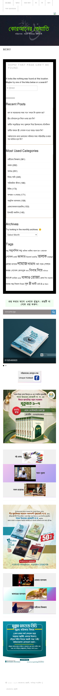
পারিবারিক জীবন (14, 183)
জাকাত (22, 256)
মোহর (19, 278)
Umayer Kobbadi (26, 378)
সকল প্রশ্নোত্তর (10, 8)
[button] (3, 365)
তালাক (42, 256)
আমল (35, 251)
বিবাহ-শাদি (11, 177)
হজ (43, 284)
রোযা (42, 278)
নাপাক (14, 264)
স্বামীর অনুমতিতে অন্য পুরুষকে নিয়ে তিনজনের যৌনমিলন (29, 124)
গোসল (9, 256)
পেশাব (47, 264)
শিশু (46, 278)
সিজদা (22, 284)
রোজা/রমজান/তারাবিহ (16, 206)
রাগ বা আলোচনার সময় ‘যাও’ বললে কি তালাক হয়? (26, 113)
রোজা (35, 277)
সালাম (8, 284)
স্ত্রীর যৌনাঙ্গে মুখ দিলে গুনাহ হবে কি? (21, 118)
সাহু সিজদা (15, 284)
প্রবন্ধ (17, 3)
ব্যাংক (9, 277)
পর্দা (37, 264)
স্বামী (34, 283)
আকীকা (30, 251)
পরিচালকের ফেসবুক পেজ (29, 373)
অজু (7, 251)
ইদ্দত (39, 251)
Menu (7, 49)
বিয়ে (40, 270)
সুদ (26, 283)
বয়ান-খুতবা (40, 473)
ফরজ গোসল (11, 270)
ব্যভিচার (45, 271)
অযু (20, 250)
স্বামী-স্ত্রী (39, 284)
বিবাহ (32, 270)
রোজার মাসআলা (40, 580)
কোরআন (44, 251)
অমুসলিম (13, 250)
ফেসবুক (21, 270)
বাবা (27, 271)
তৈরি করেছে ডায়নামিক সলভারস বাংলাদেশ (31, 689)
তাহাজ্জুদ (50, 257)
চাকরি (15, 257)
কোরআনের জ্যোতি (29, 28)
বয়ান (48, 3)
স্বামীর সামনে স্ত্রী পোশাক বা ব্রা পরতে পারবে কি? (25, 130)
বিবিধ (9, 189)
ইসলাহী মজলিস (13, 212)
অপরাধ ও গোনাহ (14, 195)
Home (8, 3)
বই (36, 3)
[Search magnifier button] (53, 312)
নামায (10, 165)
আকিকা (25, 251)
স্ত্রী (30, 284)
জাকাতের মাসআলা (18, 594)
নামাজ (22, 263)
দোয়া (8, 264)
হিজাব (46, 284)
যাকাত (26, 277)
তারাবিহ (34, 257)
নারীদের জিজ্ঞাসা (14, 159)
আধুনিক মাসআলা (14, 201)
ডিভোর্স (28, 257)
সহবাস (50, 278)
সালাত (10, 171)
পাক (42, 264)
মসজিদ (14, 278)
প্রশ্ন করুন (27, 3)
